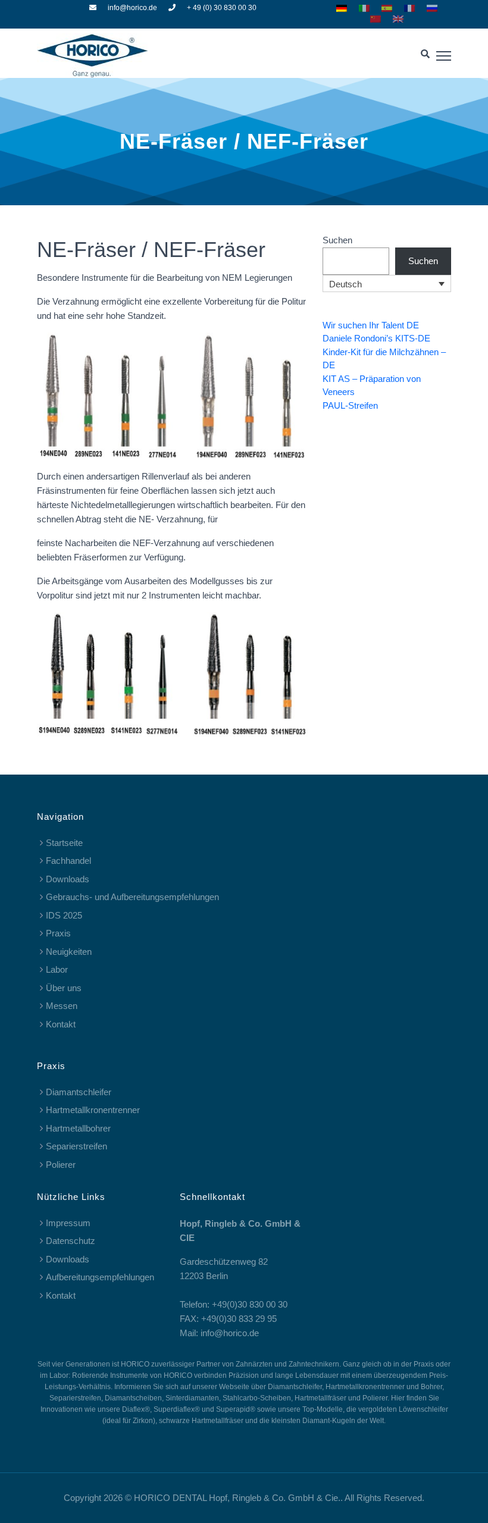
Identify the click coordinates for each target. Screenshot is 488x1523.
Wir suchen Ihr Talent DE (371, 325)
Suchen (337, 240)
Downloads (67, 879)
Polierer (61, 1165)
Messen (61, 1006)
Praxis (58, 933)
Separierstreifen (76, 1146)
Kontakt (61, 1024)
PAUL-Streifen (350, 405)
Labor (57, 969)
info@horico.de (132, 8)
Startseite (64, 843)
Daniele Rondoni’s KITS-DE (376, 338)
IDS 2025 (64, 915)
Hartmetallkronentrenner (93, 1110)
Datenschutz (70, 1241)
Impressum (68, 1223)
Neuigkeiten (69, 952)
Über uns (64, 988)
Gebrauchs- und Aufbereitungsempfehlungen (132, 897)
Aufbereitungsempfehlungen (100, 1277)
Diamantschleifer (78, 1092)
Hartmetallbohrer (78, 1128)
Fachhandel (68, 860)
